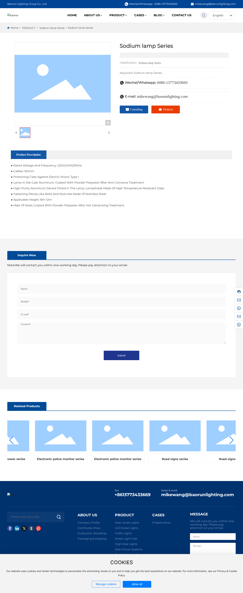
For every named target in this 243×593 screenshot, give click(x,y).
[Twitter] (24, 528)
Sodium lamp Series (52, 28)
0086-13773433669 (172, 82)
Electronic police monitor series (57, 459)
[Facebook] (10, 528)
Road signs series (171, 459)
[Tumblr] (31, 528)
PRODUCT (28, 28)
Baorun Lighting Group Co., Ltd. (27, 4)
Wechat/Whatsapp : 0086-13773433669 (153, 4)
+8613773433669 (132, 494)
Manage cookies (106, 584)
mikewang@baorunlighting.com (215, 4)
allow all (137, 584)
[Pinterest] (38, 528)
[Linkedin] (17, 528)
